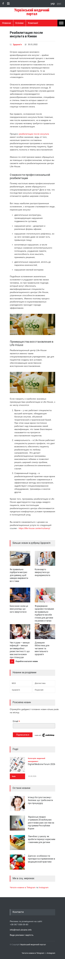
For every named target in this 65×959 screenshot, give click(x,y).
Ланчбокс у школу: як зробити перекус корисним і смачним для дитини (41, 839)
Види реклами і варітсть (21, 935)
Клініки (19, 23)
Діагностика (40, 683)
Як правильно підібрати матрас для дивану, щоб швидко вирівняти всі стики (19, 575)
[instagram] (8, 3)
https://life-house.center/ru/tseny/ (34, 528)
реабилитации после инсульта (34, 134)
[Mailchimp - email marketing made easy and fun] (44, 736)
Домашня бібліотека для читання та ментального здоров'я (42, 648)
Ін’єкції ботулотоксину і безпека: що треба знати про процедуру (40, 800)
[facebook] (3, 3)
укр (53, 3)
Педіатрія (39, 690)
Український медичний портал (33, 945)
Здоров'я (17, 44)
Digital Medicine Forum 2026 (41, 764)
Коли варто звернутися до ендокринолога (42, 572)
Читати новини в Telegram (23, 887)
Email (16, 721)
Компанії (33, 23)
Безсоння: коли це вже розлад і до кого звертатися (19, 609)
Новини (6, 23)
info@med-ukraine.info (21, 930)
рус (59, 3)
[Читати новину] (20, 558)
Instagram (44, 887)
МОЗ (14, 683)
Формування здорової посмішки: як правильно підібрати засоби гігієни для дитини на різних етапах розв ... (44, 615)
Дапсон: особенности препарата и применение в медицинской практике (41, 859)
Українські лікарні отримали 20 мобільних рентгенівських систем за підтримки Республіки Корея (41, 823)
